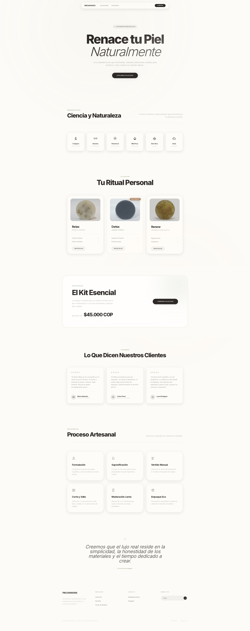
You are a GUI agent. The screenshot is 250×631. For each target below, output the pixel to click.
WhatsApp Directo (134, 597)
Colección (104, 5)
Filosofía (115, 5)
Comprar (160, 5)
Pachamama (90, 5)
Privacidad (184, 620)
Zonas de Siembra (101, 605)
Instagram (131, 601)
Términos (174, 620)
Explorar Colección (125, 75)
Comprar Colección (165, 301)
